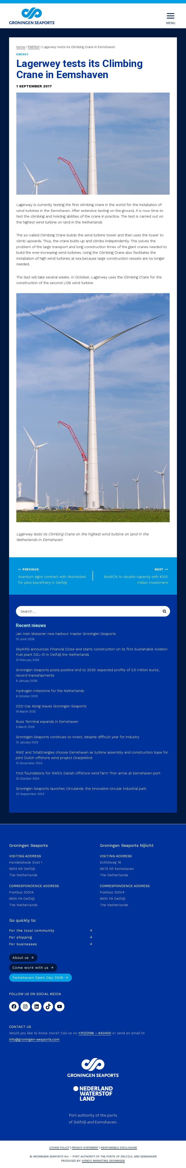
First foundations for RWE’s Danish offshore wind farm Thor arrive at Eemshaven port (88, 773)
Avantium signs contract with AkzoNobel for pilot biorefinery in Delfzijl (52, 576)
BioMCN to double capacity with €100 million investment (136, 576)
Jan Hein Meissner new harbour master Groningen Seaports (66, 634)
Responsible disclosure (119, 1147)
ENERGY (22, 54)
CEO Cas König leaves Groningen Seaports (51, 706)
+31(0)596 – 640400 (94, 1033)
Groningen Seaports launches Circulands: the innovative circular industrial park (81, 788)
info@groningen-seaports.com (34, 1039)
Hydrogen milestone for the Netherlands (50, 691)
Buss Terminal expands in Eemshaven (47, 721)
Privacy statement (85, 1147)
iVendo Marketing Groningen (103, 1160)
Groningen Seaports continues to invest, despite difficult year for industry (77, 737)
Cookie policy (59, 1147)
